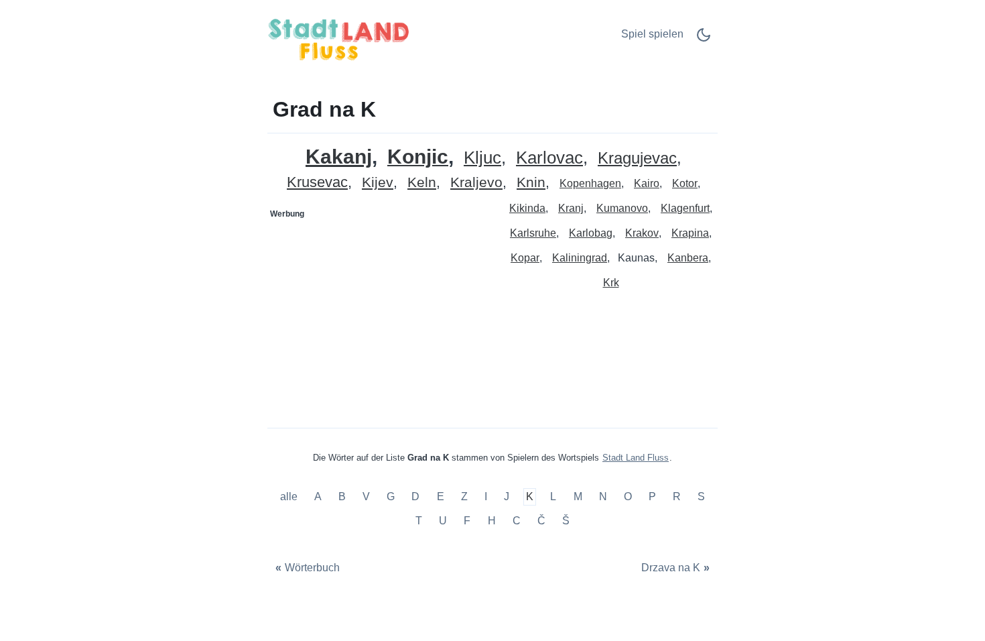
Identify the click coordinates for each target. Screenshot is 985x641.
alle (290, 497)
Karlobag (590, 233)
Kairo (646, 183)
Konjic (417, 157)
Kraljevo (476, 183)
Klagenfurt (685, 208)
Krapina (690, 233)
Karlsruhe (533, 233)
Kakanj (339, 157)
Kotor (685, 183)
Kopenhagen (590, 183)
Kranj (571, 208)
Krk (611, 282)
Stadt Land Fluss (635, 458)
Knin (531, 183)
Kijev (377, 183)
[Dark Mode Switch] (703, 39)
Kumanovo (622, 208)
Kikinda (527, 208)
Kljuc (482, 158)
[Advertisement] (380, 308)
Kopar (525, 258)
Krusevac (317, 183)
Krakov (642, 233)
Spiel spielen (652, 34)
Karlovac (549, 158)
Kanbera (687, 258)
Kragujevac (637, 159)
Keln (421, 183)
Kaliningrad (579, 258)
